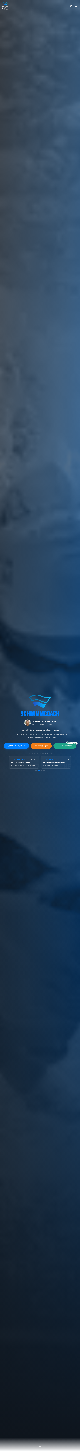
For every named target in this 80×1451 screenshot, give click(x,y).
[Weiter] (74, 762)
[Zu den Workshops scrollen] (40, 1447)
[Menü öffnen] (76, 6)
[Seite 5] (41, 770)
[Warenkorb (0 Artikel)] (71, 6)
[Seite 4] (40, 770)
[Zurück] (6, 762)
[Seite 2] (36, 770)
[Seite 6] (44, 770)
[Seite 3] (38, 770)
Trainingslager (41, 746)
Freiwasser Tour (67, 745)
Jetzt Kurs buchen (16, 746)
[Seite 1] (35, 770)
